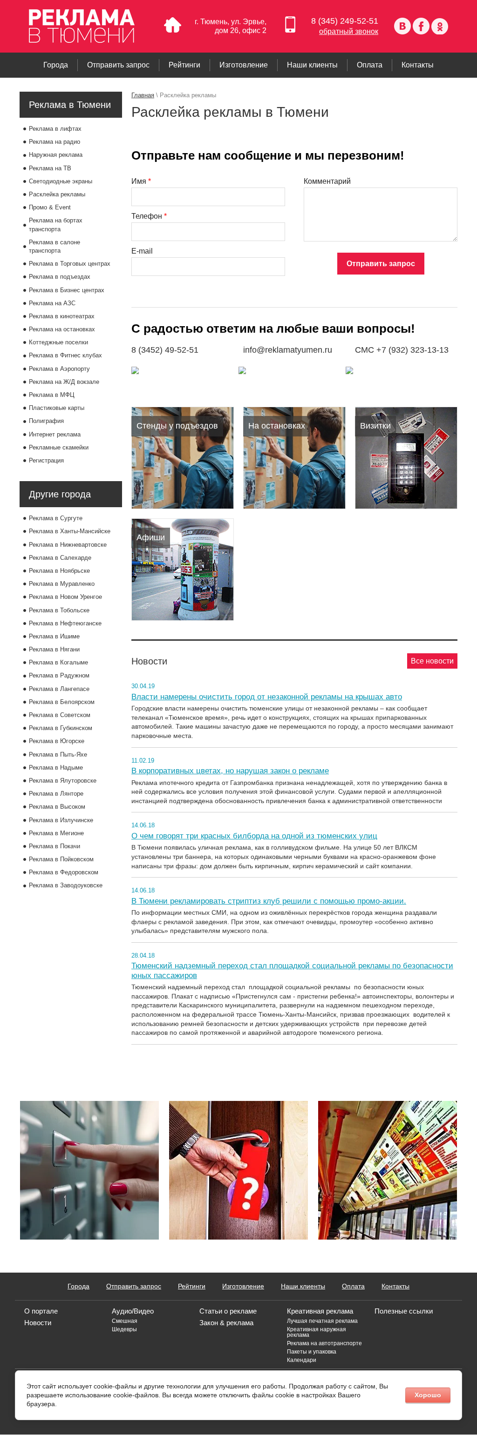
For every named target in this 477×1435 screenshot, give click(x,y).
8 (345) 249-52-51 (344, 21)
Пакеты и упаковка (311, 1351)
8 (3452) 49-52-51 (164, 350)
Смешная (124, 1321)
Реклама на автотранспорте (324, 1343)
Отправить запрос (381, 264)
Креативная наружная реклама (316, 1332)
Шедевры (124, 1329)
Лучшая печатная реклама (322, 1321)
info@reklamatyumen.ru (287, 350)
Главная (142, 95)
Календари (301, 1360)
